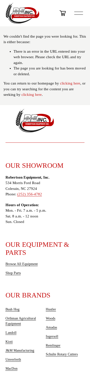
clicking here (70, 83)
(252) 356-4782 (29, 194)
